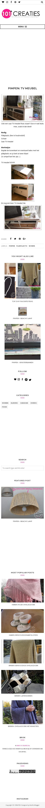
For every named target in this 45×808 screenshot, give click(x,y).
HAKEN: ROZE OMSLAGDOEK (23, 605)
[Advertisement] (22, 56)
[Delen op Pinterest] (20, 239)
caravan (24, 403)
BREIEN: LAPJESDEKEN (23, 696)
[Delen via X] (15, 239)
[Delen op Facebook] (11, 239)
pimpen (12, 246)
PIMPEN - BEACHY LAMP (22, 521)
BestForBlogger (34, 805)
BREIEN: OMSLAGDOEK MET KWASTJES (23, 726)
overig (34, 403)
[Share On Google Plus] (24, 239)
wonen (32, 246)
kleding (14, 403)
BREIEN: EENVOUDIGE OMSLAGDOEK (23, 665)
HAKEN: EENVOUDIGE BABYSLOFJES (23, 635)
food (4, 407)
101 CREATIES (16, 805)
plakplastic (21, 246)
